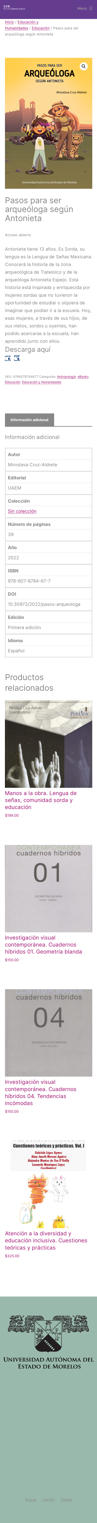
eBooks (83, 376)
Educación (41, 28)
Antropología (66, 376)
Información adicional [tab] (29, 419)
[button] (84, 66)
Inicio (9, 22)
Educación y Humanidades (41, 382)
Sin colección (22, 511)
